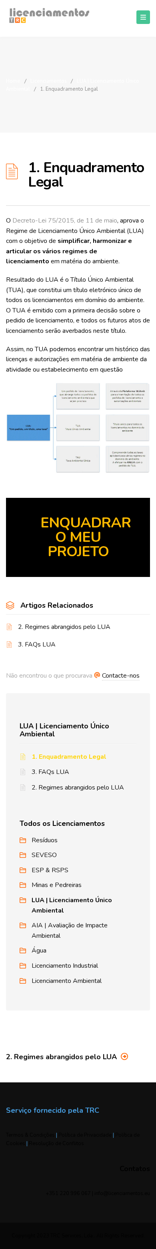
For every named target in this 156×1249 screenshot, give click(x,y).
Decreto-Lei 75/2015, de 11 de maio (64, 220)
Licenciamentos (48, 80)
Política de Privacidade (85, 1135)
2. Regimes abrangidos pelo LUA (64, 627)
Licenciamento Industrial (65, 965)
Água (39, 950)
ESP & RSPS (50, 870)
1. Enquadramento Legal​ (69, 756)
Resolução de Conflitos (56, 1143)
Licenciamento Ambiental (67, 981)
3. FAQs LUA (37, 644)
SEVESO (44, 855)
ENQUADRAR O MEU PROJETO (85, 537)
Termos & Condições (30, 1135)
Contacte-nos (121, 675)
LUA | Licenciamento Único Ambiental (64, 730)
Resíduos (45, 840)
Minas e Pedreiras (57, 885)
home (13, 80)
